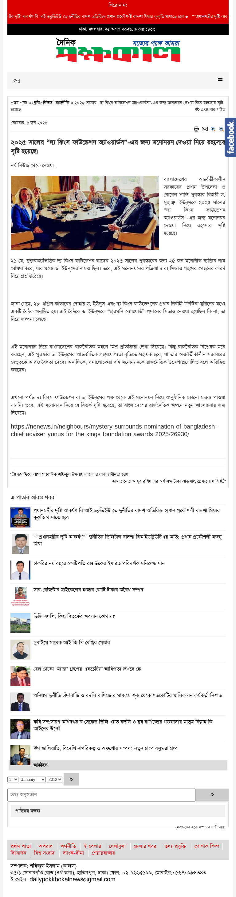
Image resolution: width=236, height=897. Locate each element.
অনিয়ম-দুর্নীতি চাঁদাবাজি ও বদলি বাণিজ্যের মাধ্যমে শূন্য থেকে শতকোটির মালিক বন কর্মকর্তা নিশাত (127, 695)
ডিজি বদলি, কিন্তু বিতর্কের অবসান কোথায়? (74, 616)
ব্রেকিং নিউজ (42, 103)
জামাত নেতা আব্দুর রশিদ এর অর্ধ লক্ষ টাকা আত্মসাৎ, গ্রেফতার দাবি (165, 481)
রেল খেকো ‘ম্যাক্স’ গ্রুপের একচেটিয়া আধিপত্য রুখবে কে (87, 669)
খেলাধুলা (117, 846)
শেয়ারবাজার (103, 853)
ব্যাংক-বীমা (73, 853)
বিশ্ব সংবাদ (44, 853)
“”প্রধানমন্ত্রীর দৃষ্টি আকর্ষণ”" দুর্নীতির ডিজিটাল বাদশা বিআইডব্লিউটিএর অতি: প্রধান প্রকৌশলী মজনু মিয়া (127, 540)
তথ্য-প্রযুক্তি (175, 846)
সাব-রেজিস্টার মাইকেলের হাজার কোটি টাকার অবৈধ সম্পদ (88, 589)
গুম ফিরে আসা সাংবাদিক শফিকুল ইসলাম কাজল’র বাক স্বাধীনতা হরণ (72, 475)
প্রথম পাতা (19, 103)
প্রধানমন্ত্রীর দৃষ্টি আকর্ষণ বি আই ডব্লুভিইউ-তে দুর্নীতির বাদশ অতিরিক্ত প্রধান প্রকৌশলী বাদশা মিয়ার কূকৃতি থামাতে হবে (126, 514)
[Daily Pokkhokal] (118, 49)
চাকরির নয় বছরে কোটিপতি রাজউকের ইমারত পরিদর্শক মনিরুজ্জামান (99, 563)
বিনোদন (18, 853)
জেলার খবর (145, 846)
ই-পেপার (92, 846)
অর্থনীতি (68, 846)
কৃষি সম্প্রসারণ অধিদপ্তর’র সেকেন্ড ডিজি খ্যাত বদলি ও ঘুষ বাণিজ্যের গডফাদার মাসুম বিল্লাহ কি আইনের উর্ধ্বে (122, 725)
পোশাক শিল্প (207, 846)
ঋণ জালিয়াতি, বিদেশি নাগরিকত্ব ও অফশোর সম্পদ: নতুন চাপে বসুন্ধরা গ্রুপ (105, 748)
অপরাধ (46, 846)
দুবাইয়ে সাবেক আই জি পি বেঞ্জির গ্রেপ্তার (71, 642)
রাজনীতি (62, 103)
